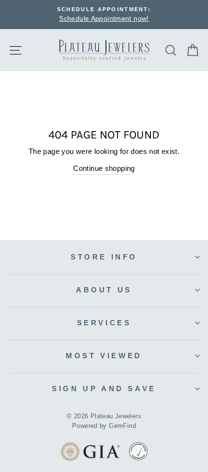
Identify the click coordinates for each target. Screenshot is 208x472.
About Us (104, 290)
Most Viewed (104, 355)
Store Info (104, 257)
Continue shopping (104, 168)
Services (104, 323)
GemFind (122, 426)
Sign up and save (104, 388)
